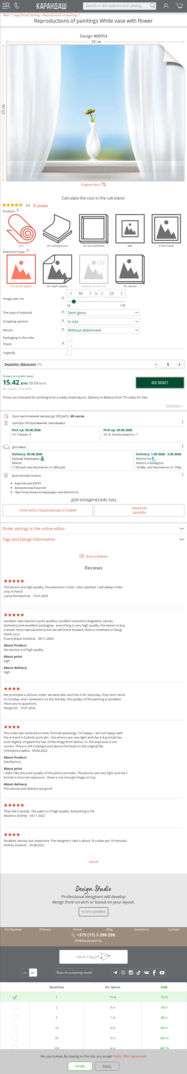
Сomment (173, 405)
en (33, 972)
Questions (141, 929)
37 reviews (40, 205)
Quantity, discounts (20, 364)
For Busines (13, 929)
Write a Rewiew (97, 556)
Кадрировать (91, 184)
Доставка (19, 447)
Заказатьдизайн (139, 510)
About (77, 929)
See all (93, 861)
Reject (107, 1066)
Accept (80, 1066)
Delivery (45, 929)
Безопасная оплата (26, 475)
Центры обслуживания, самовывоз (38, 423)
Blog (109, 929)
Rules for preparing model (74, 972)
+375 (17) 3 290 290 (96, 935)
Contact (173, 929)
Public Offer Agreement (130, 1056)
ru (25, 972)
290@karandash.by (88, 940)
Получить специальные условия (47, 510)
